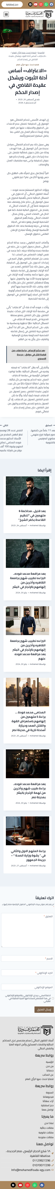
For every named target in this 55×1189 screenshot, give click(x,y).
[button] (6, 14)
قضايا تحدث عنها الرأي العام (27, 64)
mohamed (34, 525)
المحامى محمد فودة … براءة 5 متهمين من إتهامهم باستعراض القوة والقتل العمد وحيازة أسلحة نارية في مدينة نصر (29, 721)
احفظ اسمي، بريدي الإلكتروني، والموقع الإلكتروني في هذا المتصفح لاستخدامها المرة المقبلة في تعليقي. (28, 998)
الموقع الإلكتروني (43, 988)
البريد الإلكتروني (44, 973)
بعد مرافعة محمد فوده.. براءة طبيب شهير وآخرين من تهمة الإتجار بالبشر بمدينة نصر (29, 790)
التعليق (48, 917)
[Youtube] (36, 4)
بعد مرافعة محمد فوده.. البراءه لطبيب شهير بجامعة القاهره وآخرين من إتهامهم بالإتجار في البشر (28, 580)
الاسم (49, 959)
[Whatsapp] (46, 4)
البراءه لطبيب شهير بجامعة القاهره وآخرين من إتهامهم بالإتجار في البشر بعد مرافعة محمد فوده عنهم (28, 649)
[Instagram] (41, 4)
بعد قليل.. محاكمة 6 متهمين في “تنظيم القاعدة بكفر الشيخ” (32, 515)
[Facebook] (51, 4)
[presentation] (27, 490)
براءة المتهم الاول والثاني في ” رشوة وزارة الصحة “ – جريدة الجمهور (28, 855)
